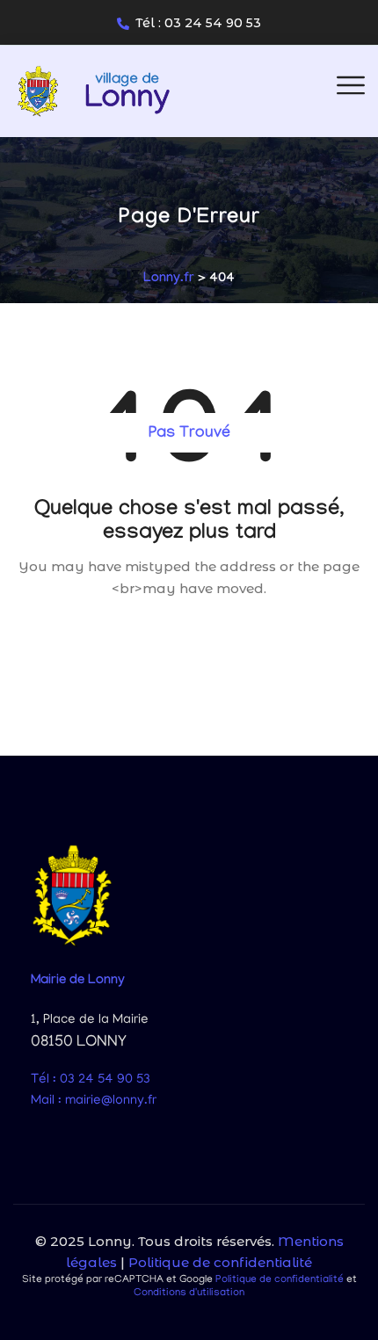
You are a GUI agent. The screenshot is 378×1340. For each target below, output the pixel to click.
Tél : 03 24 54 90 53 (198, 23)
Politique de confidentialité (220, 1262)
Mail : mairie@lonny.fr (93, 1101)
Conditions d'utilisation (189, 1293)
